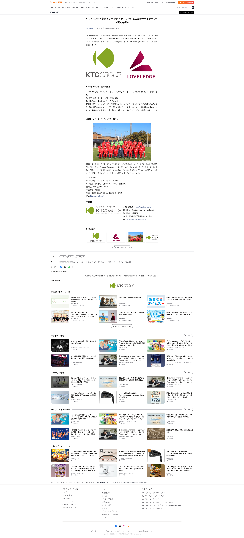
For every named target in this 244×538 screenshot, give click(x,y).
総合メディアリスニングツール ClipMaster (154, 496)
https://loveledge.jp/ (96, 196)
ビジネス (105, 7)
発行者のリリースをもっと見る (122, 326)
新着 (52, 7)
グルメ (64, 7)
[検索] (193, 7)
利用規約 (117, 531)
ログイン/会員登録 (187, 2)
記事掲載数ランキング (69, 504)
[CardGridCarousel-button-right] (157, 238)
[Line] (69, 267)
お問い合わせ (106, 502)
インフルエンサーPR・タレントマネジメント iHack (157, 502)
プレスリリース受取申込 (109, 511)
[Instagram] (124, 526)
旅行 (68, 7)
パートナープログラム (105, 531)
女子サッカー (102, 262)
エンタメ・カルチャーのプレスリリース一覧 (70, 482)
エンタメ (57, 7)
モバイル (117, 7)
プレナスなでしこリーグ (88, 262)
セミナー (105, 517)
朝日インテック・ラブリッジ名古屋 (119, 262)
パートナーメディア (69, 501)
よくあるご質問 (107, 505)
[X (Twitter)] (65, 267)
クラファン (131, 7)
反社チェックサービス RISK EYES (152, 508)
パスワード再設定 (107, 499)
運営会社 (93, 531)
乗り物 (124, 7)
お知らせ (105, 508)
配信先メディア (67, 498)
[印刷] (73, 267)
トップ (52, 482)
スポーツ (98, 7)
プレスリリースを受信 (168, 2)
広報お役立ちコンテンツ (70, 507)
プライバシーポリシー (129, 531)
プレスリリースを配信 (152, 2)
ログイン (105, 496)
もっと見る (188, 336)
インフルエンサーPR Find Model (151, 499)
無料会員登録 (106, 493)
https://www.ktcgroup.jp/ (143, 207)
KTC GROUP (90, 28)
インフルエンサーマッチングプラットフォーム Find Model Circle (161, 505)
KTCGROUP (64, 262)
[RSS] (128, 526)
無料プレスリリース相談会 (110, 514)
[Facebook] (61, 267)
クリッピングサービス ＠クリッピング (153, 493)
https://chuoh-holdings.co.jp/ (136, 219)
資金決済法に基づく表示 (146, 531)
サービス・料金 (67, 495)
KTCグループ (74, 262)
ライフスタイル (89, 7)
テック (112, 7)
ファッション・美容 (77, 7)
